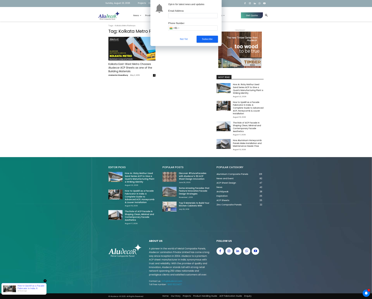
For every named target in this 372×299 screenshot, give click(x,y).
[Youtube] (264, 3)
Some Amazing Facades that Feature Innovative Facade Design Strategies (194, 191)
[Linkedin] (255, 3)
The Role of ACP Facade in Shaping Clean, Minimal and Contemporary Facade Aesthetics (247, 127)
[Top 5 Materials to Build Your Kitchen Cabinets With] (169, 207)
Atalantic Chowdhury (118, 75)
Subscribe (207, 39)
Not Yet (184, 39)
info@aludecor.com (172, 281)
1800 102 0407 (175, 284)
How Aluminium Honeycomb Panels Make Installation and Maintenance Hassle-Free (247, 143)
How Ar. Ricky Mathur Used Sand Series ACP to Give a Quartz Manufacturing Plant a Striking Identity (248, 88)
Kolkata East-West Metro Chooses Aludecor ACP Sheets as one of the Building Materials (130, 67)
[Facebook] (245, 3)
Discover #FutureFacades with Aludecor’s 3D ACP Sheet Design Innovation (192, 176)
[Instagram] (250, 3)
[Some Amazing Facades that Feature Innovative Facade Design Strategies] (169, 192)
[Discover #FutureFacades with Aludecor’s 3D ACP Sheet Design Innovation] (169, 177)
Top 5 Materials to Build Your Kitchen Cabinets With (194, 204)
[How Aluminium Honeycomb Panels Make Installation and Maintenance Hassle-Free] (224, 144)
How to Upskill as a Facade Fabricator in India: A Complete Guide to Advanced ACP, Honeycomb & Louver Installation (248, 108)
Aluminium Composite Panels (121, 59)
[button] (266, 15)
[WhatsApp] (259, 3)
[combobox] (174, 28)
